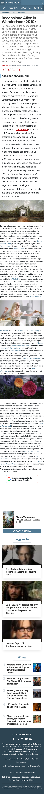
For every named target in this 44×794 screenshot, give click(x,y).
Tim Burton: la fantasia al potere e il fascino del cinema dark (21, 572)
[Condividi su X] (9, 70)
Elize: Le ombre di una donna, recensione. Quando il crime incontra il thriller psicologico (19, 720)
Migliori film (26, 8)
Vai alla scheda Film (22, 531)
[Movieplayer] (22, 734)
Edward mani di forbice (20, 346)
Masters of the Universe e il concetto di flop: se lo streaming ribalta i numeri (19, 668)
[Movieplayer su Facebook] (13, 738)
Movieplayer (6, 12)
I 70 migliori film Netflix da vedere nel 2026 (18, 705)
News (4, 8)
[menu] (2, 2)
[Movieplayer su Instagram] (22, 738)
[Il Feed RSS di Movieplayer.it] (30, 738)
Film (14, 12)
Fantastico (36, 520)
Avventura (27, 520)
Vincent (40, 343)
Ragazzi (18, 522)
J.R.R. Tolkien (15, 279)
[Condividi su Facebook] (4, 70)
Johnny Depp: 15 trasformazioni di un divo (19, 644)
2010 (21, 520)
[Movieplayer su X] (18, 738)
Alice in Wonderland (31, 451)
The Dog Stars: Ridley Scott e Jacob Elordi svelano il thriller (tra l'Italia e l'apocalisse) (17, 694)
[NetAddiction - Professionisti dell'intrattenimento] (27, 772)
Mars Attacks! (16, 351)
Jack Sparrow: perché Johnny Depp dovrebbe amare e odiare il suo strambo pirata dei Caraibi (22, 608)
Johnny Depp (19, 249)
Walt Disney (22, 330)
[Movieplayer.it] (13, 2)
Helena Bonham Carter (8, 464)
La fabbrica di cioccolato (33, 358)
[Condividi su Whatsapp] (14, 70)
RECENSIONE (6, 65)
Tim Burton (22, 129)
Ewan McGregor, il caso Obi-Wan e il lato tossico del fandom (19, 681)
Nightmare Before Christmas (10, 348)
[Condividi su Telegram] (19, 70)
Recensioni (13, 8)
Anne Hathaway (6, 246)
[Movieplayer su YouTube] (26, 738)
